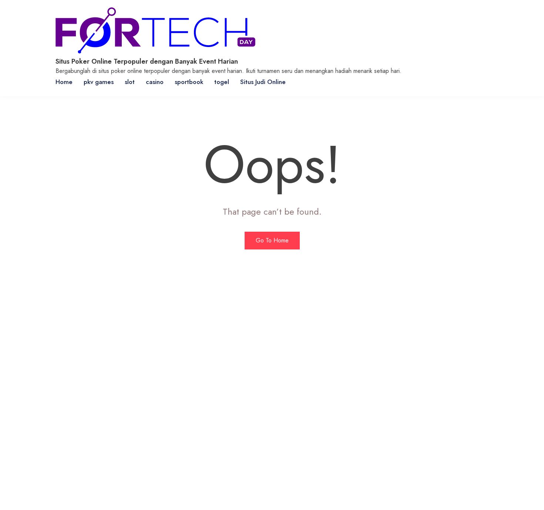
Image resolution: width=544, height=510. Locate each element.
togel (221, 81)
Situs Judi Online (263, 81)
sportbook (189, 81)
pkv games (99, 81)
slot (130, 81)
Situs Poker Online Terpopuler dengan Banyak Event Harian (147, 61)
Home (64, 81)
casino (155, 81)
